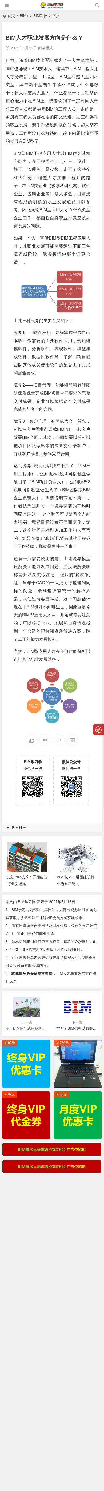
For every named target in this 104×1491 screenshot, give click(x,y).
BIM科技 (40, 16)
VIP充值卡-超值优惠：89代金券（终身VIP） (27, 1134)
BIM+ (24, 16)
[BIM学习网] (51, 7)
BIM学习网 (27, 902)
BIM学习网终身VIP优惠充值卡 (27, 1083)
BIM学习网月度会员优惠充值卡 (79, 1134)
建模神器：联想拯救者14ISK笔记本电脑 (79, 1083)
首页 (11, 16)
